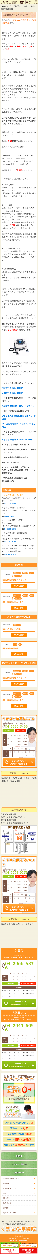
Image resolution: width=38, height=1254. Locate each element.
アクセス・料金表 (19, 1164)
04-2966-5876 (10, 529)
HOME (19, 1156)
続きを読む (19, 586)
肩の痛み (6, 1198)
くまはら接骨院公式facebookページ (17, 440)
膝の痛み (6, 1208)
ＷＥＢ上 (6, 416)
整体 (4, 1193)
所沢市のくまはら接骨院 (12, 388)
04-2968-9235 (10, 516)
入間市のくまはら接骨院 (12, 393)
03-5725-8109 (10, 554)
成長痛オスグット (9, 1188)
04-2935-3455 (10, 504)
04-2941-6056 (10, 542)
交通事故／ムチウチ (10, 1213)
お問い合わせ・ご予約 (11, 1178)
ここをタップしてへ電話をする (19, 1003)
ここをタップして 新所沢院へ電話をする (19, 908)
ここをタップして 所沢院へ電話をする (19, 762)
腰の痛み (6, 1183)
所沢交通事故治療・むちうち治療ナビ (18, 406)
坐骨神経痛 (7, 1203)
